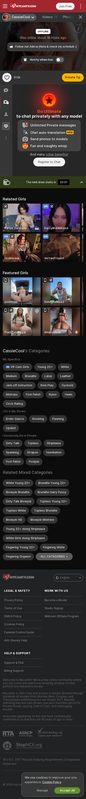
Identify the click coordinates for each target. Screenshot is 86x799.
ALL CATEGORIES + (54, 556)
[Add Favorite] (6, 77)
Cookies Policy (14, 624)
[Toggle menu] (5, 6)
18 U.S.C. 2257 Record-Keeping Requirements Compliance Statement (41, 761)
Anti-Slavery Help (15, 640)
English (65, 577)
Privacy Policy (13, 600)
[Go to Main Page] (26, 6)
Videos (49, 17)
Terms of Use (13, 608)
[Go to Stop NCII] (29, 745)
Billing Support (14, 670)
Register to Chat (49, 162)
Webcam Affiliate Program (61, 616)
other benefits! (57, 154)
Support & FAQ (14, 662)
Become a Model (55, 600)
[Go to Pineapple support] (7, 745)
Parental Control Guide (19, 632)
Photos (72, 17)
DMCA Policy (13, 616)
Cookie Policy (51, 782)
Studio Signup (53, 608)
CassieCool (13, 350)
